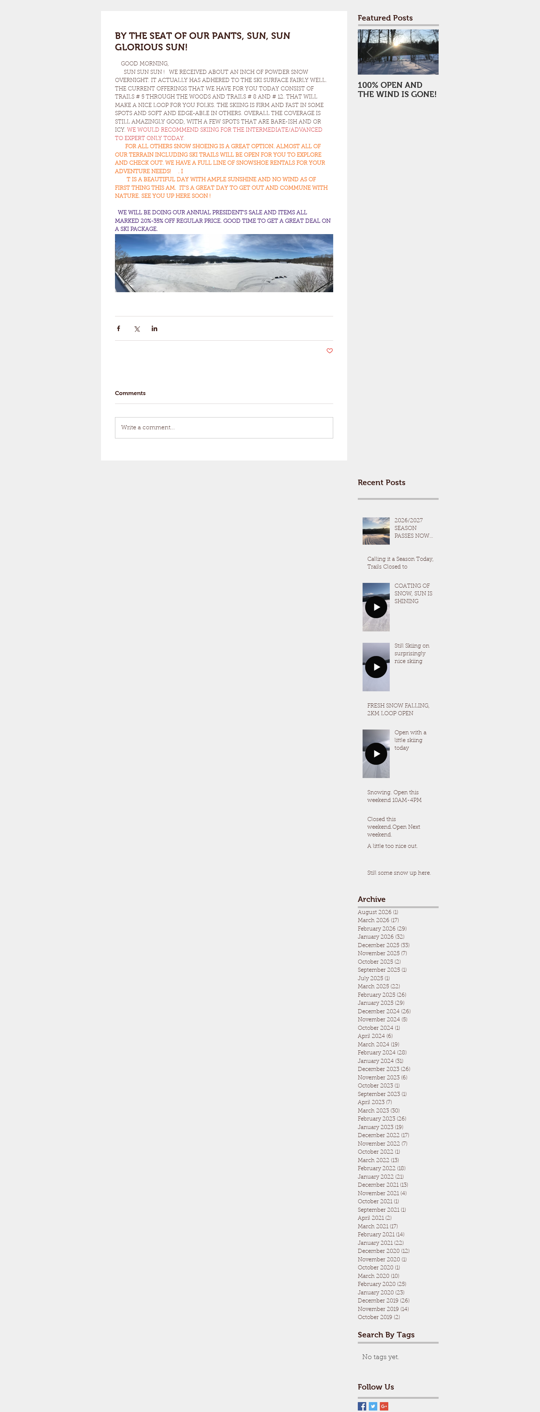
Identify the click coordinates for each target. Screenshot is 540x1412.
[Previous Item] (369, 52)
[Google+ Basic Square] (384, 1406)
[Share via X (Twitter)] (136, 328)
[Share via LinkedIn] (154, 328)
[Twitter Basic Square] (373, 1406)
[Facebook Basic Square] (362, 1406)
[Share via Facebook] (118, 328)
